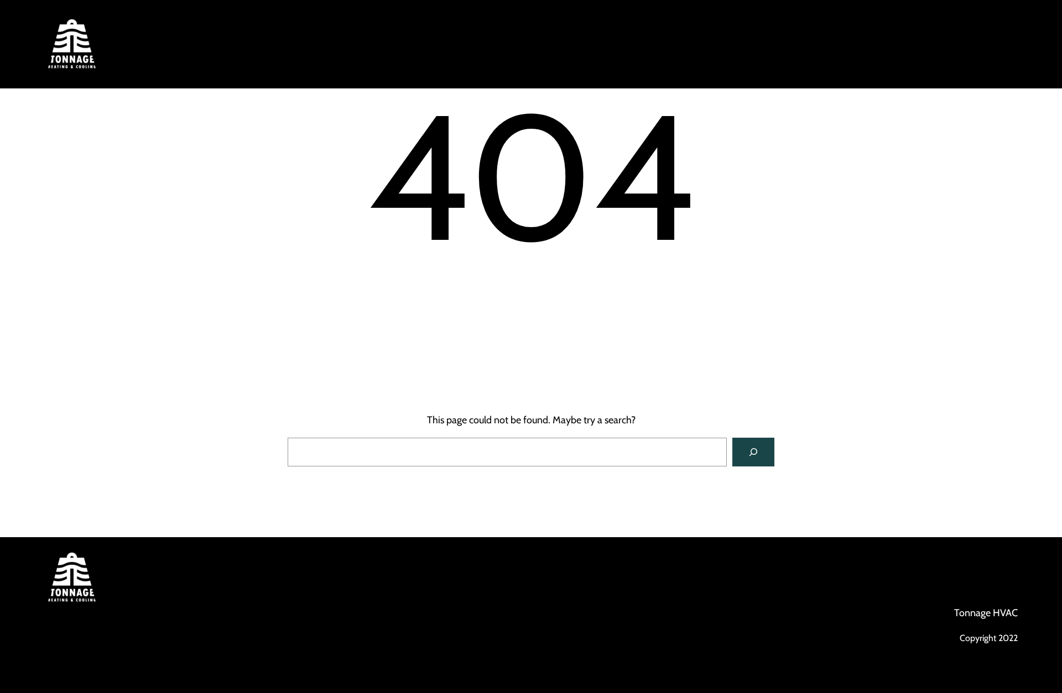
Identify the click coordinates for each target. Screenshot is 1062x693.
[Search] (753, 452)
